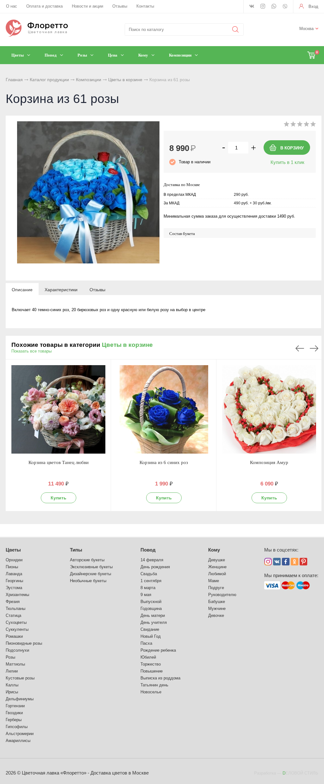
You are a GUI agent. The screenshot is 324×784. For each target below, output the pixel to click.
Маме (213, 580)
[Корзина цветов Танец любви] (58, 409)
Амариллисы (18, 740)
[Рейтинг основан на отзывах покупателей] (300, 125)
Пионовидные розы (24, 643)
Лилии (12, 671)
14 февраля (151, 560)
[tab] (22, 289)
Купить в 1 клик (287, 162)
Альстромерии (20, 733)
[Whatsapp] (273, 6)
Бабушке (216, 601)
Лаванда (14, 573)
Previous (300, 348)
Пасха (146, 643)
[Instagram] (262, 6)
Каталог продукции (49, 79)
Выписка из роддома (160, 678)
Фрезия (13, 601)
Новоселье (150, 692)
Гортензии (15, 705)
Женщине (217, 566)
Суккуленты (17, 629)
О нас (11, 6)
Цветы (13, 549)
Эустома (14, 587)
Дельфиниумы (20, 699)
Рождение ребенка (158, 650)
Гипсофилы (17, 726)
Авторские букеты (87, 560)
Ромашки (14, 636)
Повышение (151, 671)
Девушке (216, 560)
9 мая (145, 594)
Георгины (14, 580)
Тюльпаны (15, 608)
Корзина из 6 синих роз (164, 462)
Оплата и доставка (44, 6)
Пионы (12, 566)
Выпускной (150, 601)
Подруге (216, 587)
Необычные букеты (88, 580)
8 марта (147, 587)
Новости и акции (87, 6)
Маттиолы (15, 664)
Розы (10, 657)
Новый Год (150, 636)
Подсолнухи (17, 650)
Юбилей (148, 657)
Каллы (12, 685)
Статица (13, 615)
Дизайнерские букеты (90, 573)
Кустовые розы (20, 678)
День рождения (155, 566)
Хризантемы (17, 594)
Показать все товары (31, 351)
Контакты (145, 6)
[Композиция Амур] (269, 409)
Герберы (14, 719)
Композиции (88, 79)
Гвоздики (14, 712)
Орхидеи (14, 560)
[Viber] (284, 7)
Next (314, 348)
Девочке (216, 615)
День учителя (153, 622)
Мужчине (217, 608)
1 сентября (150, 580)
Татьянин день (154, 685)
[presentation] (22, 289)
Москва (306, 28)
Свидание (149, 629)
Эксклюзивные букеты (91, 566)
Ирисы (12, 692)
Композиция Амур (269, 462)
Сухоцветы (16, 622)
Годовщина (151, 608)
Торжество (150, 664)
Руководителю (222, 594)
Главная (14, 79)
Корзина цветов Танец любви (58, 462)
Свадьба (148, 573)
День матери (152, 615)
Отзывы (119, 6)
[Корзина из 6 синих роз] (164, 409)
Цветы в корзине (125, 79)
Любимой (217, 573)
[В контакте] (251, 6)
